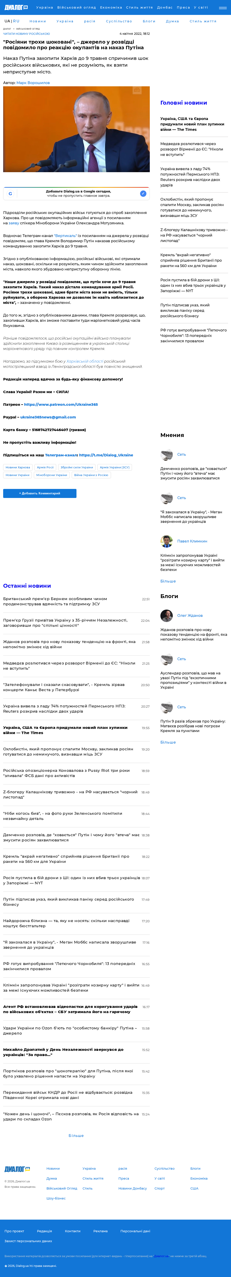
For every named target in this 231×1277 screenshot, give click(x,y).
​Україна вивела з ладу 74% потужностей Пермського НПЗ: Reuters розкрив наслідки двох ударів (190, 177)
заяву (14, 223)
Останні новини (27, 585)
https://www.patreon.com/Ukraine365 (61, 404)
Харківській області (85, 361)
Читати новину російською (26, 33)
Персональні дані (135, 1231)
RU (16, 21)
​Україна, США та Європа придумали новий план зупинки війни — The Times (192, 124)
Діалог (7, 29)
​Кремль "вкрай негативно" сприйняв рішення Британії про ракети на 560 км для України (191, 260)
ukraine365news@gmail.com (48, 417)
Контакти (73, 1231)
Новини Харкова (18, 467)
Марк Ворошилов (33, 83)
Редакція (44, 1231)
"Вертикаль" (65, 236)
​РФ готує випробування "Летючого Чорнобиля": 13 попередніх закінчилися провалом (193, 335)
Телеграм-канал (61, 455)
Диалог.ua (161, 1256)
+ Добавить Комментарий (39, 493)
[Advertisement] (76, 537)
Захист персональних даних (28, 1241)
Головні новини (183, 102)
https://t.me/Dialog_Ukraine (106, 455)
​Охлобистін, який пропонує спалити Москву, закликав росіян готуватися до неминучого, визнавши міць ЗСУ (192, 207)
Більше (76, 1136)
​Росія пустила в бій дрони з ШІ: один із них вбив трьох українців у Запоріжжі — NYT (193, 285)
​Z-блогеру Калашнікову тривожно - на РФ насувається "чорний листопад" (194, 235)
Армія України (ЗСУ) (114, 467)
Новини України (17, 475)
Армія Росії (45, 467)
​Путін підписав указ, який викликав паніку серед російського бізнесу (185, 310)
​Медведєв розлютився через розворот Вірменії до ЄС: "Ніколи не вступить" (191, 149)
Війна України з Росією (91, 475)
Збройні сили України (77, 467)
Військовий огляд (28, 29)
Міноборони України (51, 475)
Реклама (100, 1231)
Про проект (14, 1231)
